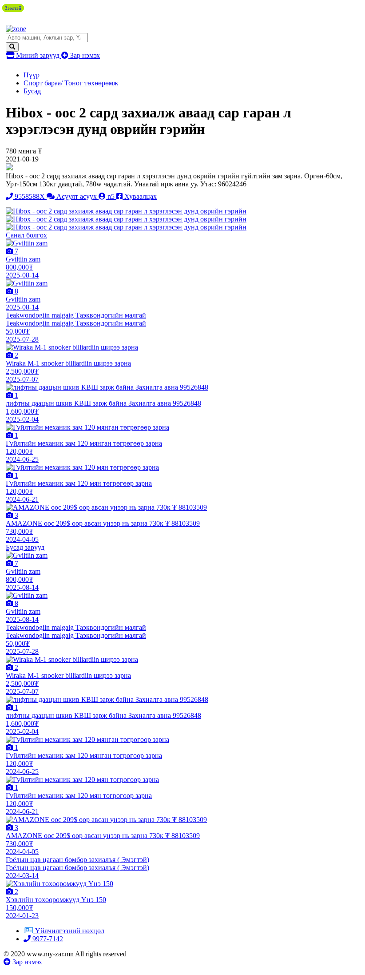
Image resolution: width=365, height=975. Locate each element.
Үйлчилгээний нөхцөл (69, 931)
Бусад (32, 91)
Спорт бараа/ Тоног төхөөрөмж (71, 83)
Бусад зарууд (25, 547)
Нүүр (32, 75)
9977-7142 (47, 939)
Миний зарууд (37, 55)
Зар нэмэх (84, 55)
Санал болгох (26, 235)
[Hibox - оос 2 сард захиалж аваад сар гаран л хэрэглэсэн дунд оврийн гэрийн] (126, 211)
